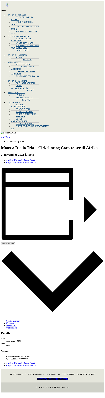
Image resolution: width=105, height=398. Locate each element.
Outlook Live (11, 328)
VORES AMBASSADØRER (19, 120)
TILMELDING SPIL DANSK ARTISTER (25, 77)
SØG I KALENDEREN (25, 83)
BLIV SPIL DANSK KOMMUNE (21, 39)
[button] (38, 10)
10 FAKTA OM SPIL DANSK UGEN (25, 28)
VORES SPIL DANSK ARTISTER (22, 68)
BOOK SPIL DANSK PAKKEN (22, 18)
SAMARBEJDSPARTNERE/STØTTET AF (30, 127)
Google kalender (13, 321)
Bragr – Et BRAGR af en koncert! (21, 162)
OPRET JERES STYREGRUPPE (20, 51)
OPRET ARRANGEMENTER (20, 86)
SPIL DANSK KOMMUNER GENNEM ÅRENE (25, 46)
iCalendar (10, 323)
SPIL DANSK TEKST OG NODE (24, 32)
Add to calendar (8, 244)
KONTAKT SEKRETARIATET (19, 105)
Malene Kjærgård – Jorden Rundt (20, 160)
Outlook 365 (11, 325)
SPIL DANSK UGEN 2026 (22, 23)
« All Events (6, 137)
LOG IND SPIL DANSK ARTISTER (23, 72)
